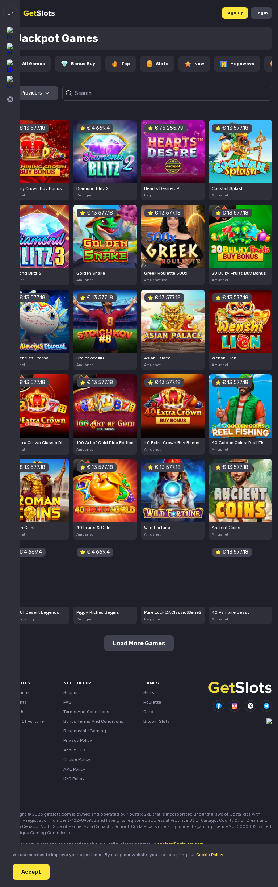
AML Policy (74, 769)
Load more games (139, 643)
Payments (16, 702)
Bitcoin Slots (156, 721)
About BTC (74, 750)
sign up (235, 13)
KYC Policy (74, 778)
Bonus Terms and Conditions (93, 721)
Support (71, 692)
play (37, 149)
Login (261, 13)
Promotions (18, 692)
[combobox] (32, 93)
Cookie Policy (76, 759)
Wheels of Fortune (25, 721)
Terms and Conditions (86, 711)
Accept (31, 872)
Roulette (152, 702)
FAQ (67, 702)
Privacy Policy (77, 740)
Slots (148, 692)
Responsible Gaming (84, 730)
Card (148, 711)
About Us (15, 711)
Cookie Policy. (210, 854)
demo (37, 163)
